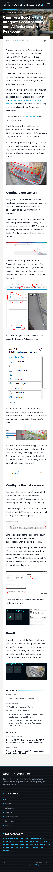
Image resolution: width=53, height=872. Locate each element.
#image (35, 842)
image (26, 12)
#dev (13, 842)
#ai (17, 839)
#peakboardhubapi (43, 845)
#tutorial (28, 848)
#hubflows (28, 842)
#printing (6, 848)
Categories (9, 821)
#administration (9, 839)
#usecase (6, 851)
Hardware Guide (11, 817)
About (7, 799)
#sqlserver (20, 848)
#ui (41, 848)
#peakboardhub (30, 845)
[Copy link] (45, 40)
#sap (12, 848)
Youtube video (31, 116)
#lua (40, 842)
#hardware (20, 842)
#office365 (14, 845)
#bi (43, 839)
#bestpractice (35, 839)
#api (21, 839)
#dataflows (7, 842)
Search (7, 825)
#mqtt (45, 842)
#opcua (22, 845)
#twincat (36, 848)
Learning (8, 812)
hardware (18, 12)
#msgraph (6, 845)
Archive (8, 804)
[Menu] (48, 4)
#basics (26, 839)
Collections (9, 808)
